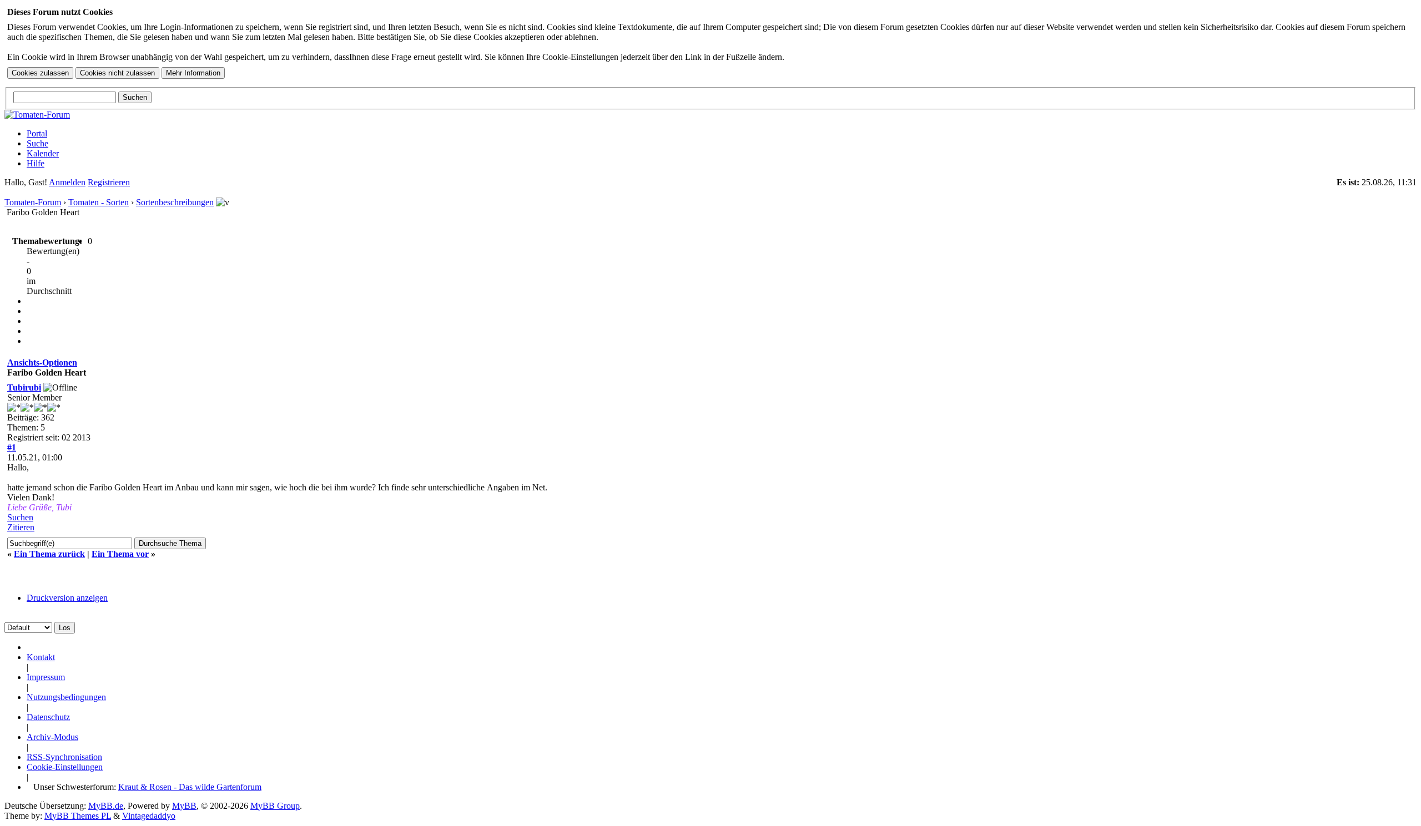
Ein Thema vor (120, 554)
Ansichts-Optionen (42, 362)
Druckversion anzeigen (67, 597)
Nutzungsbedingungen (66, 697)
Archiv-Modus (52, 737)
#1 (11, 447)
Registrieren (109, 182)
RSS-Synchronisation (64, 757)
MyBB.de (105, 805)
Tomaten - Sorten (98, 202)
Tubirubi (24, 387)
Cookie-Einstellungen (65, 767)
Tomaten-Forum (32, 202)
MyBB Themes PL (77, 815)
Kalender (43, 153)
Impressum (46, 677)
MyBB (184, 805)
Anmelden (67, 182)
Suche (37, 143)
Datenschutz (48, 717)
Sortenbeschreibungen (175, 202)
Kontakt (41, 657)
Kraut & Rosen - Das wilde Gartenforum (189, 787)
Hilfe (35, 163)
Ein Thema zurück (49, 554)
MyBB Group (275, 805)
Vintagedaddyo (148, 815)
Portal (37, 133)
